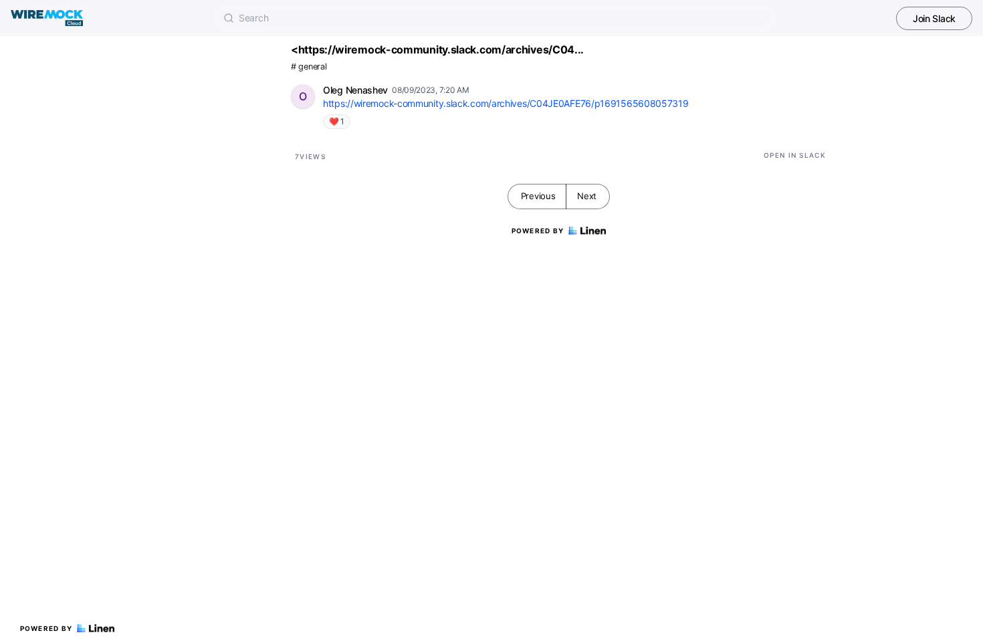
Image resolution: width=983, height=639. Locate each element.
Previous (538, 195)
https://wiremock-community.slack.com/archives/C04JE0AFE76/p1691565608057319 (506, 103)
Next (586, 195)
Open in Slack (795, 155)
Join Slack (934, 18)
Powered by (46, 628)
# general (308, 66)
